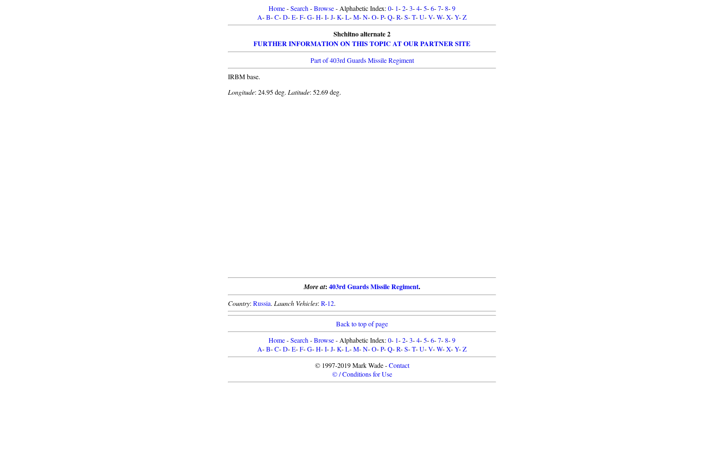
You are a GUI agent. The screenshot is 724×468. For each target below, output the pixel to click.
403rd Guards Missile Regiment (374, 286)
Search (299, 8)
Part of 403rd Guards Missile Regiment (362, 60)
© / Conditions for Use (362, 374)
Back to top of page (362, 323)
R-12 (327, 303)
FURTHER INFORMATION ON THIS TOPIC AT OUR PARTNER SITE (362, 43)
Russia (262, 303)
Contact (399, 365)
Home (277, 8)
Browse (324, 8)
